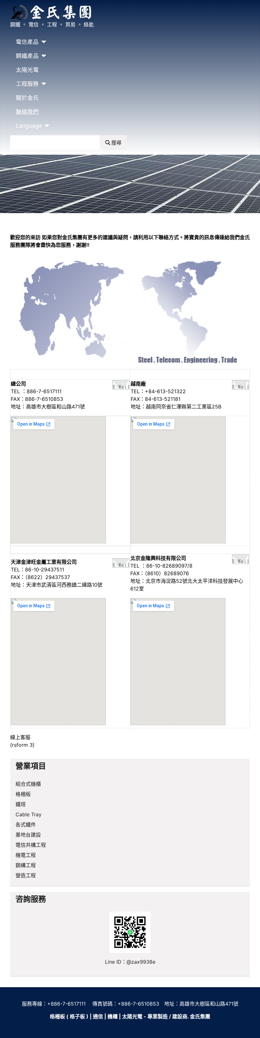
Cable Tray (29, 814)
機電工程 (26, 855)
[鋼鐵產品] (43, 56)
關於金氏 (27, 97)
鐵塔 (21, 804)
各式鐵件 (26, 824)
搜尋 (116, 142)
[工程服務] (43, 84)
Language (29, 125)
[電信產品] (43, 42)
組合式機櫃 (28, 784)
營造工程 (26, 875)
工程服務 (27, 83)
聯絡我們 (27, 111)
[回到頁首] (249, 1026)
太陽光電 (27, 69)
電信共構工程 (31, 845)
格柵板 (23, 794)
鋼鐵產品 (27, 55)
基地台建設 (28, 835)
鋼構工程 (26, 865)
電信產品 (27, 41)
